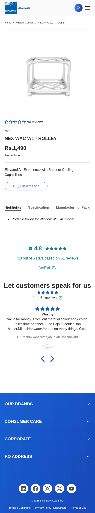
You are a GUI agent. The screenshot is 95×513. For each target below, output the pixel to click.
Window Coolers (24, 22)
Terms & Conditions (20, 507)
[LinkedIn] (23, 488)
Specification (38, 207)
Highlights (13, 207)
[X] (59, 488)
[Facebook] (35, 488)
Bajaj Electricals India (51, 500)
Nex (7, 131)
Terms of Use (78, 507)
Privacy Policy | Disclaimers (50, 507)
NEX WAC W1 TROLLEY (52, 22)
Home (8, 22)
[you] (71, 488)
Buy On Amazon (26, 186)
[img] (47, 292)
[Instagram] (47, 488)
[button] (16, 122)
